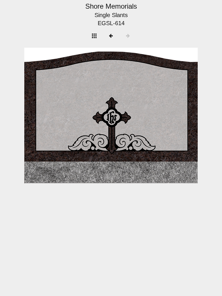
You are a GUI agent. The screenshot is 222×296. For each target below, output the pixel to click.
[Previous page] (59, 116)
